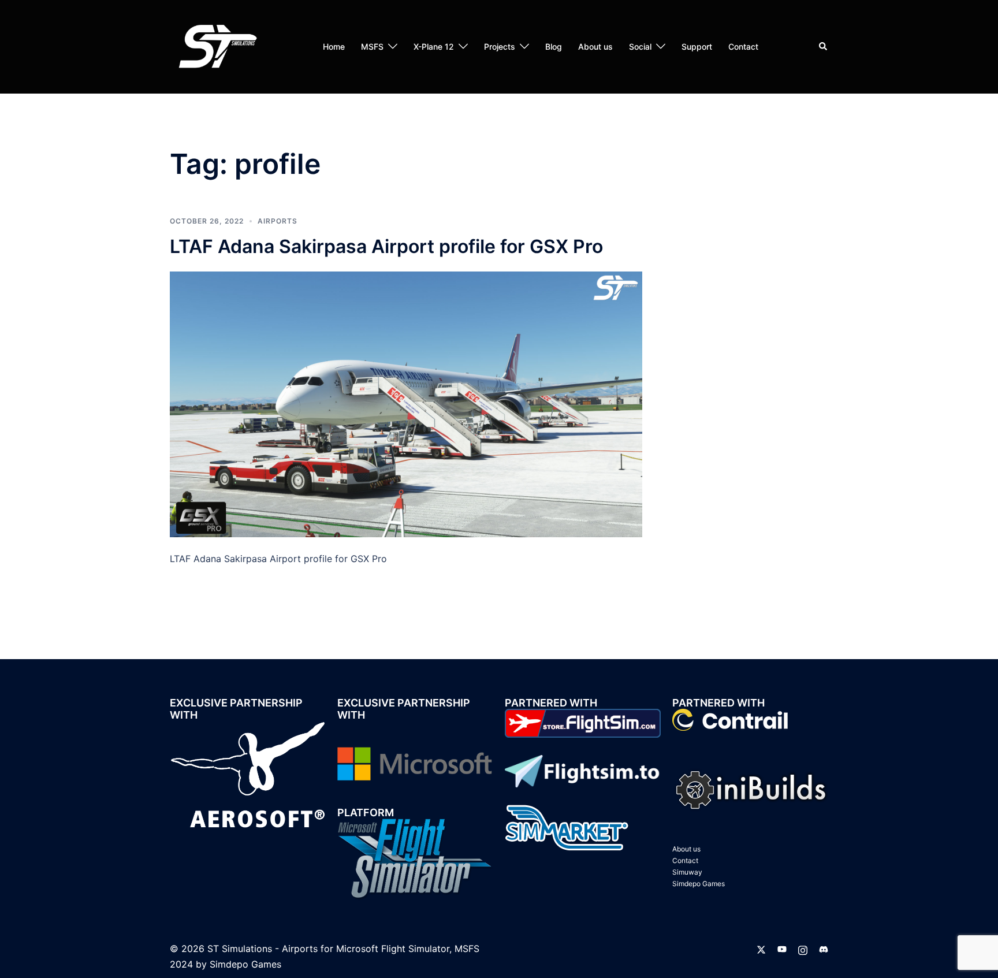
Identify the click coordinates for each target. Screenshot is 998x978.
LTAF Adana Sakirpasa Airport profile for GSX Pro (386, 246)
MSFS (372, 46)
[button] (823, 46)
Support (697, 46)
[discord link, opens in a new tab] (823, 948)
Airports (277, 221)
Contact (743, 46)
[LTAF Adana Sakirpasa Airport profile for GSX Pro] (406, 403)
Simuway (687, 872)
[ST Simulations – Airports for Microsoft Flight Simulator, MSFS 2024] (216, 45)
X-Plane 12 (434, 46)
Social (640, 46)
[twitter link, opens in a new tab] (761, 948)
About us (595, 46)
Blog (553, 46)
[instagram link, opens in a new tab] (802, 948)
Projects (499, 46)
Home (334, 46)
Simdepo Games (698, 883)
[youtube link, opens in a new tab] (782, 948)
